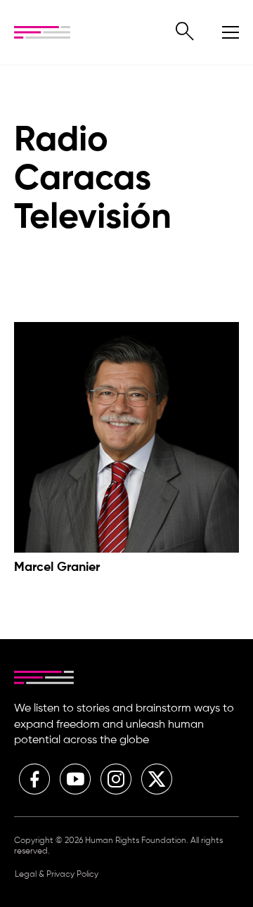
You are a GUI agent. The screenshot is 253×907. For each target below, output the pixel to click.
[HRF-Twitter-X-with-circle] (156, 779)
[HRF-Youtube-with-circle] (75, 779)
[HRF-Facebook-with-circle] (34, 779)
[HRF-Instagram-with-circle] (116, 779)
